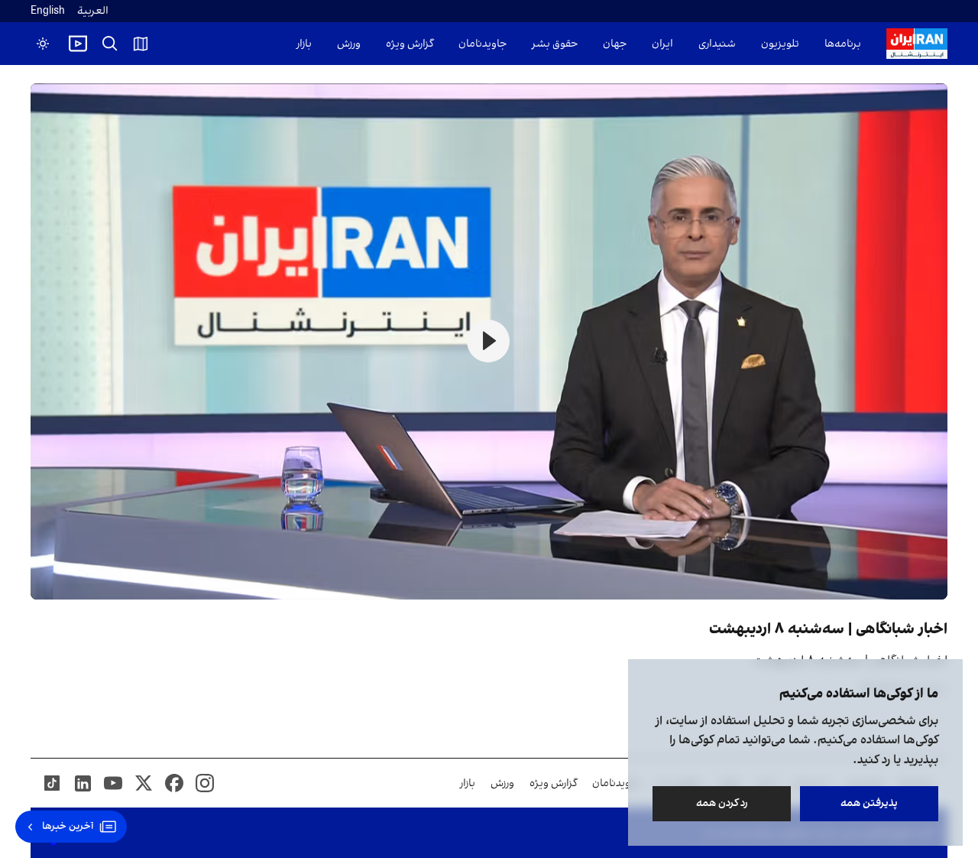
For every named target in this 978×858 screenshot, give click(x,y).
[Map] (140, 43)
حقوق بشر (555, 44)
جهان (615, 44)
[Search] (110, 43)
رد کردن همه (722, 803)
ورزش (349, 44)
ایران (662, 44)
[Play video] (78, 43)
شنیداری (717, 44)
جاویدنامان (482, 44)
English (48, 11)
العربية (92, 11)
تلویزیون (780, 44)
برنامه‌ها (842, 44)
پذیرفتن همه (869, 803)
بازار (304, 44)
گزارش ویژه (409, 44)
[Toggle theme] (43, 43)
